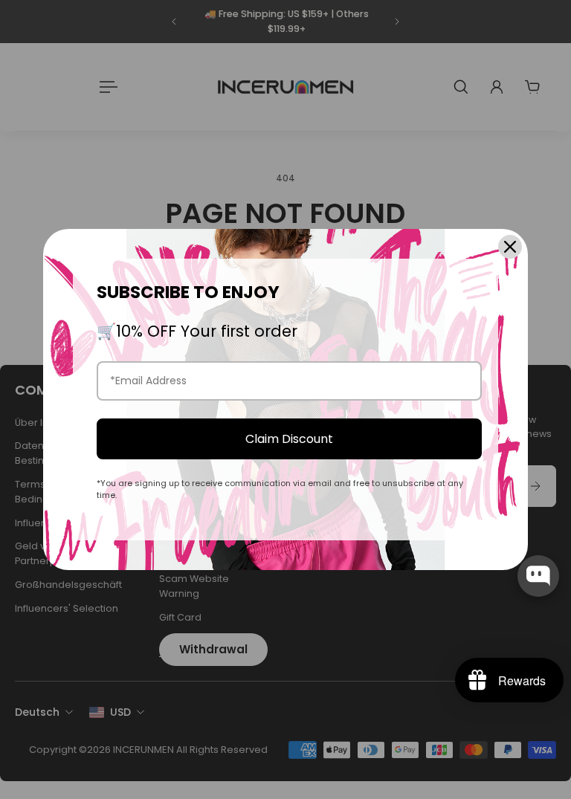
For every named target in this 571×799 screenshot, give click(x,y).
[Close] (510, 247)
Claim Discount (289, 438)
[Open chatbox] (538, 576)
